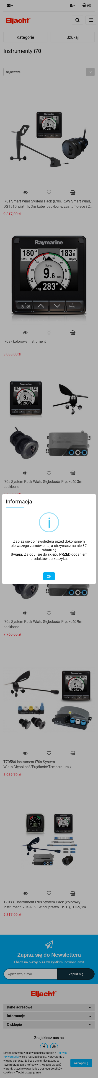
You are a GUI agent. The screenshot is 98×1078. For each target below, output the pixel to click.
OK (49, 576)
